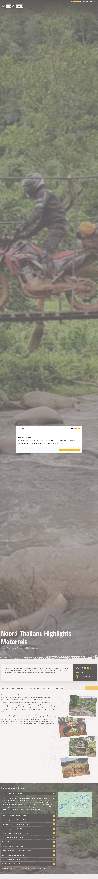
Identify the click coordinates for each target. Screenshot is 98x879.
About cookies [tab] (49, 433)
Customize (48, 450)
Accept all (69, 450)
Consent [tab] (27, 433)
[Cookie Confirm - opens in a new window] (75, 429)
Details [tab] (71, 433)
